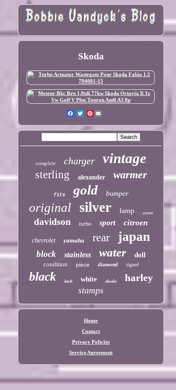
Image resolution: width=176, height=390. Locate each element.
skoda (111, 281)
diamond (108, 264)
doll (140, 255)
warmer (130, 175)
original (50, 207)
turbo (85, 224)
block (46, 254)
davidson (52, 222)
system (147, 213)
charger (79, 161)
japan (134, 236)
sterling (52, 174)
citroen (136, 222)
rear (101, 237)
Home (91, 320)
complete (46, 163)
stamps (91, 290)
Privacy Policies (91, 342)
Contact (91, 331)
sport (107, 222)
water (112, 252)
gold (85, 190)
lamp (127, 210)
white (89, 279)
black (42, 276)
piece (83, 264)
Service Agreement (91, 352)
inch (68, 281)
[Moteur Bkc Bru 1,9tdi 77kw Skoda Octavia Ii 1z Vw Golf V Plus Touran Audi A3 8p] (91, 100)
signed (132, 265)
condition (55, 264)
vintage (125, 158)
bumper (117, 193)
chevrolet (43, 240)
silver (95, 207)
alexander (91, 177)
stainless (77, 254)
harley (139, 277)
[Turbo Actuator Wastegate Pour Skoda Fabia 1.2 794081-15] (91, 81)
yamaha (73, 240)
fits (59, 195)
